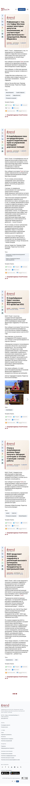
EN (12, 781)
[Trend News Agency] (5, 705)
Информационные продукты (7, 748)
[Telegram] (14, 767)
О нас (2, 732)
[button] (2, 15)
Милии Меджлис (23, 516)
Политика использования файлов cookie (10, 759)
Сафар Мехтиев (16, 95)
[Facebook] (5, 767)
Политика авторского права (7, 757)
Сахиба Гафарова (20, 92)
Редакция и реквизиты (6, 734)
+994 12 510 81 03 (4, 716)
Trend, (22, 171)
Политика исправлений (6, 740)
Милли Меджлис (10, 92)
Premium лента (4, 727)
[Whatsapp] (2, 767)
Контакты (3, 736)
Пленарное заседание (11, 98)
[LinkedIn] (17, 767)
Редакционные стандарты (7, 738)
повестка (8, 95)
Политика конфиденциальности (8, 755)
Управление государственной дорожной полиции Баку (15, 255)
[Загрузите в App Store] (5, 773)
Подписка (3, 746)
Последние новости (5, 725)
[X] (8, 767)
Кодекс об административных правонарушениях (13, 259)
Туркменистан (9, 659)
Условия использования (6, 753)
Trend (21, 61)
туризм (7, 513)
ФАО (16, 659)
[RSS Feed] (21, 767)
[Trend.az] (5, 9)
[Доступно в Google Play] (15, 773)
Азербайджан (9, 409)
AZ (15, 781)
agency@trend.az (4, 718)
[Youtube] (11, 767)
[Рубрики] (27, 9)
